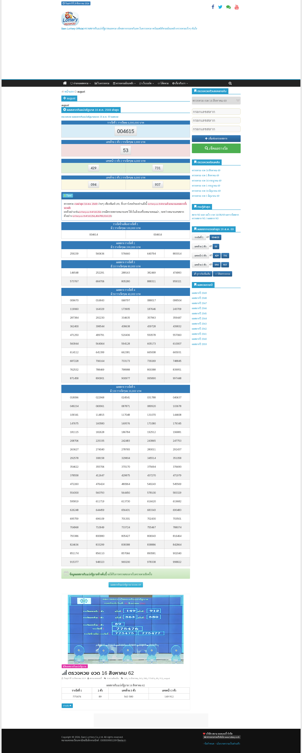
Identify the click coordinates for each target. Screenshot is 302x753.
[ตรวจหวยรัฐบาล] (70, 18)
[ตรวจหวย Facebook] (213, 7)
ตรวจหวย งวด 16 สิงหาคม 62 (101, 673)
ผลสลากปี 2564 (199, 318)
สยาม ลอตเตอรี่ (96, 678)
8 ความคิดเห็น (113, 678)
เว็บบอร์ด (146, 83)
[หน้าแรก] (64, 83)
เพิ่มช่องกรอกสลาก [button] (217, 138)
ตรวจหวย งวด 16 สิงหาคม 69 (206, 170)
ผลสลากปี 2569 (199, 292)
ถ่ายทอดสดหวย (80, 83)
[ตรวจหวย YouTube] (237, 7)
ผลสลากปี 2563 (199, 323)
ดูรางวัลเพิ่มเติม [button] (203, 273)
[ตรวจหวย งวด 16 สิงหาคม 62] (126, 629)
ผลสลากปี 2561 (199, 333)
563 (140, 678)
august (167, 678)
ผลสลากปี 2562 (199, 328)
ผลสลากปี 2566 (199, 308)
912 (161, 678)
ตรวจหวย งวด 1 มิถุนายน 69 (205, 195)
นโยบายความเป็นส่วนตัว (228, 743)
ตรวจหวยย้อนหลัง (124, 83)
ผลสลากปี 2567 (199, 303)
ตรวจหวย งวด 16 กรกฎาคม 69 (206, 180)
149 (125, 678)
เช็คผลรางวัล (218, 148)
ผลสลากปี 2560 (199, 338)
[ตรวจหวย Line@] (228, 7)
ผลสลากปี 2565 (199, 313)
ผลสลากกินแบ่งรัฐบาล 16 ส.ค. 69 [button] (126, 584)
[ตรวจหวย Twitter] (220, 7)
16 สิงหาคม (133, 678)
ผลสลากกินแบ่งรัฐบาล (75, 666)
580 (145, 678)
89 (157, 678)
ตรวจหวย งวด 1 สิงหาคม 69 (205, 175)
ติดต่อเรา (121, 740)
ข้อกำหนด (209, 743)
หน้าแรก (69, 91)
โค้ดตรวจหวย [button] (223, 273)
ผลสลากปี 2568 (199, 297)
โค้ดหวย (164, 83)
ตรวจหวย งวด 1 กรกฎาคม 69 (206, 185)
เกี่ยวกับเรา (179, 83)
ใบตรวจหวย (103, 83)
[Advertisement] (151, 56)
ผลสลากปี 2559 (199, 344)
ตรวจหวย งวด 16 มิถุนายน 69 (206, 190)
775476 (151, 678)
